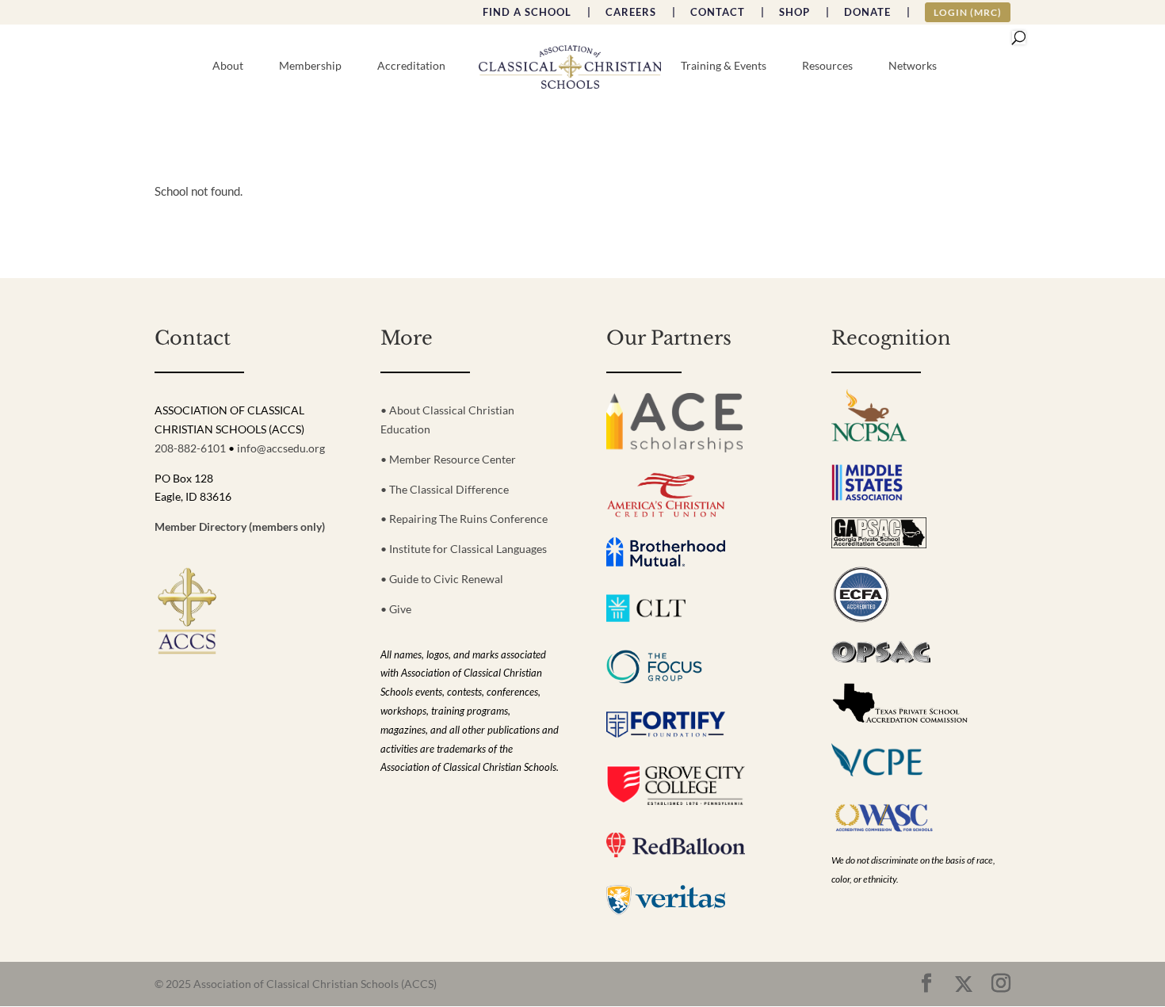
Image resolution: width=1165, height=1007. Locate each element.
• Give (395, 609)
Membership (310, 66)
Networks (912, 66)
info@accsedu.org (281, 448)
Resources (827, 66)
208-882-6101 (190, 448)
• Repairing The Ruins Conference (464, 518)
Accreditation (411, 66)
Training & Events (723, 66)
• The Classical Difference (444, 489)
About (227, 66)
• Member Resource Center (448, 459)
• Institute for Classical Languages (463, 548)
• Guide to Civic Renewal (441, 579)
